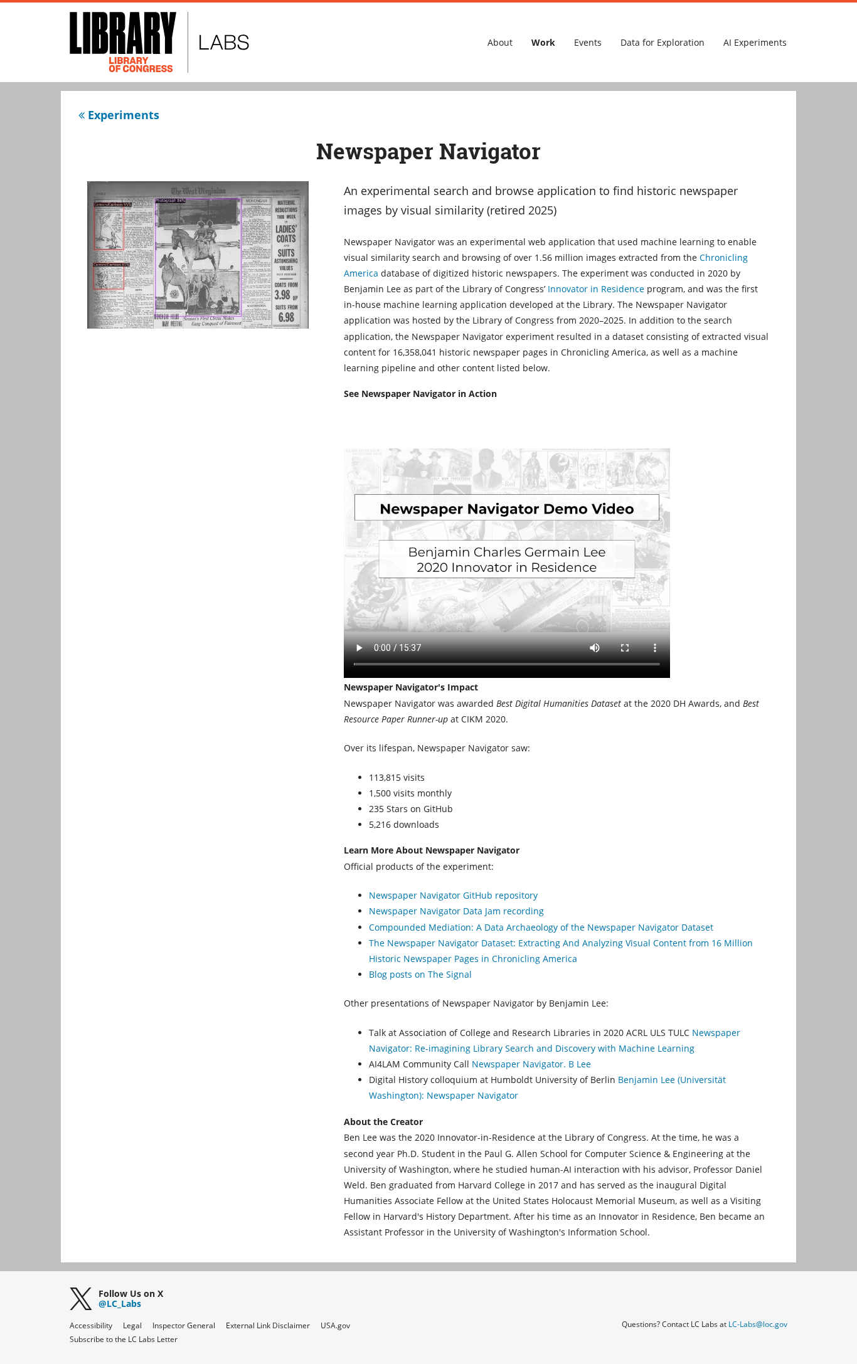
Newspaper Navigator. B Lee (531, 1064)
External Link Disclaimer (268, 1325)
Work (543, 42)
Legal (132, 1325)
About (500, 42)
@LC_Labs (130, 1299)
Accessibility (91, 1325)
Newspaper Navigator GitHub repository (453, 895)
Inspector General (183, 1325)
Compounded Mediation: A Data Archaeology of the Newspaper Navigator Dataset (541, 927)
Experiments (122, 114)
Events (588, 42)
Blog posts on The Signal (420, 974)
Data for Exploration (662, 42)
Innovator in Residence (596, 289)
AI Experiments (755, 42)
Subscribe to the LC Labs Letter (124, 1339)
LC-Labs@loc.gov (757, 1324)
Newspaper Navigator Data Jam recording (456, 911)
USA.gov (335, 1325)
